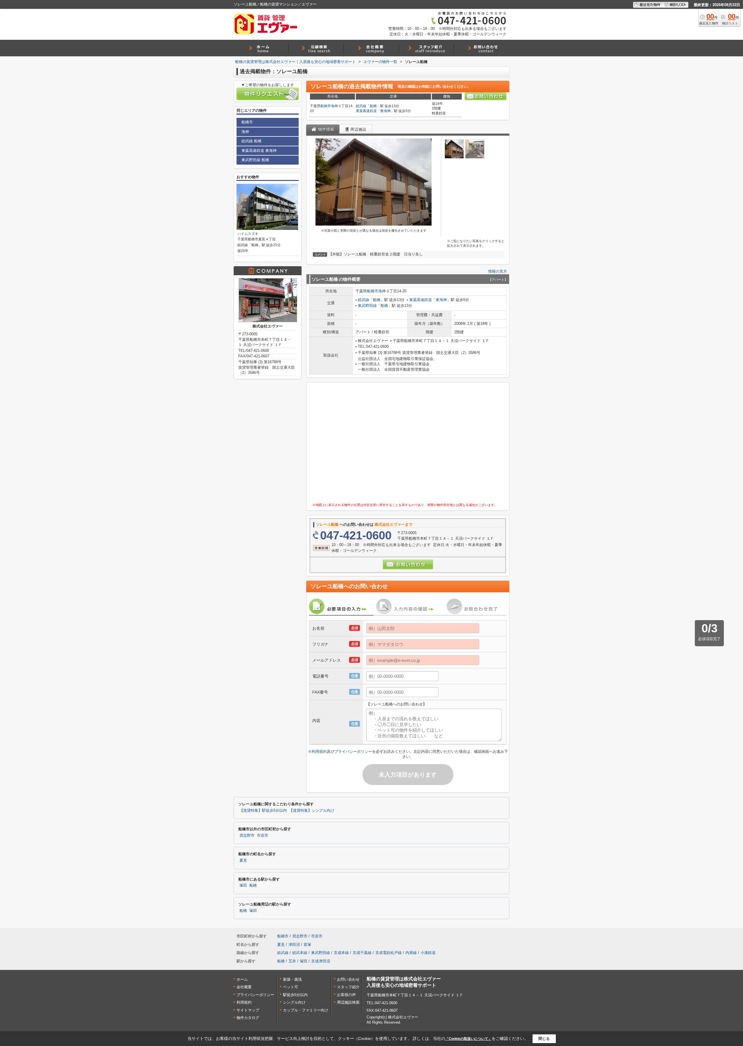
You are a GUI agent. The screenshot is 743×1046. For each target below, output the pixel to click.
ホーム (242, 979)
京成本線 (341, 952)
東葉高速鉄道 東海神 (259, 150)
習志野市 (247, 835)
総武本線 (299, 952)
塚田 (243, 885)
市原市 (262, 835)
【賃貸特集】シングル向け (311, 811)
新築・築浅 (292, 979)
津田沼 (294, 944)
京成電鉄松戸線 (388, 952)
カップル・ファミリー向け (305, 1010)
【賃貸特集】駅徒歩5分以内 (263, 811)
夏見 (243, 860)
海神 (334, 106)
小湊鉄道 (428, 952)
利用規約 (319, 751)
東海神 (385, 111)
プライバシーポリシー (353, 751)
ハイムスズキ (247, 234)
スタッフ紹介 (348, 987)
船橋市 (325, 106)
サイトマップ (248, 1010)
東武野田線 (367, 305)
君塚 (307, 944)
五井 (292, 961)
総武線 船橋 (251, 141)
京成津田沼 (320, 961)
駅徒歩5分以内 (295, 995)
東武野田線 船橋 (255, 160)
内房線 (411, 952)
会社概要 (244, 987)
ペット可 (290, 987)
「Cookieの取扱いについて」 (468, 1039)
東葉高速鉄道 (366, 111)
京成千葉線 (362, 952)
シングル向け (294, 1002)
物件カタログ (248, 1018)
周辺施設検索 (348, 1002)
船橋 (373, 106)
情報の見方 (497, 271)
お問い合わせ (348, 979)
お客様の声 (346, 995)
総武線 (361, 106)
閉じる (544, 1038)
